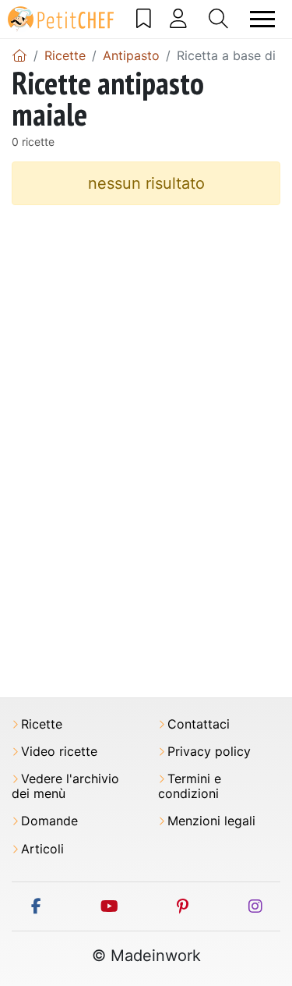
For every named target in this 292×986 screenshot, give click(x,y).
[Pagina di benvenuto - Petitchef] (19, 55)
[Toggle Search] (218, 18)
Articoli (42, 849)
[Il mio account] (178, 18)
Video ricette (59, 751)
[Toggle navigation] (262, 19)
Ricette (41, 724)
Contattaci (198, 724)
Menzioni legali (211, 821)
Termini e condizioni (189, 786)
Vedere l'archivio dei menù (65, 786)
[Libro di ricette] (143, 18)
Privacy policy (209, 751)
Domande (49, 821)
